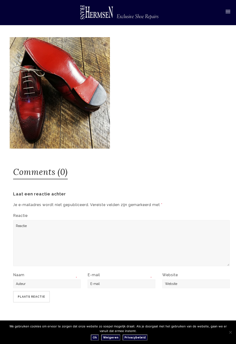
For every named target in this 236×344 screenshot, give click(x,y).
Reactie (20, 215)
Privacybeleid (135, 337)
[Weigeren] (230, 332)
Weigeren (110, 337)
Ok (95, 337)
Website (170, 275)
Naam (18, 275)
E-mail (94, 275)
